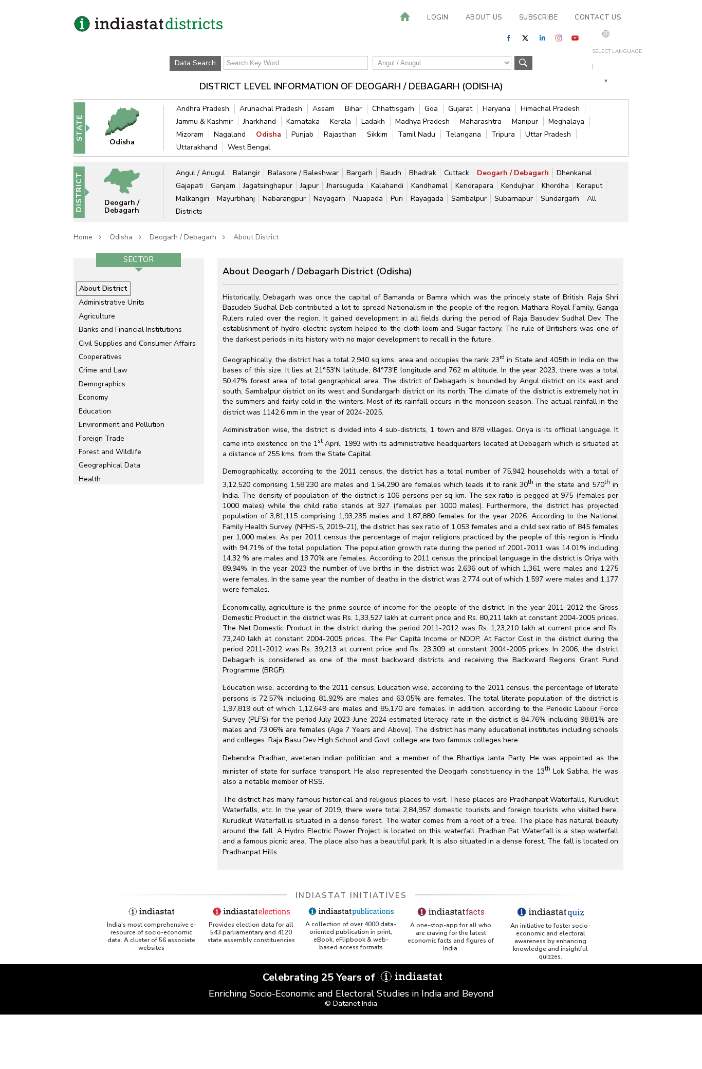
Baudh (390, 173)
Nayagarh (329, 198)
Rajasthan (340, 134)
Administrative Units (111, 302)
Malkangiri (192, 198)
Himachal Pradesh (550, 109)
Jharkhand (259, 121)
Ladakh (373, 121)
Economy (93, 397)
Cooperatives (100, 357)
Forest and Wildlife (110, 452)
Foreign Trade (101, 438)
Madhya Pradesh (422, 121)
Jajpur (309, 186)
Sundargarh (560, 198)
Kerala (340, 121)
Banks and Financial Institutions (130, 329)
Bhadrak (422, 173)
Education (95, 411)
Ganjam (223, 186)
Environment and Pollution (121, 424)
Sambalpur (469, 198)
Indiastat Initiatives (351, 895)
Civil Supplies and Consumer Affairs (137, 343)
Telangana (463, 134)
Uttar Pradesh (548, 134)
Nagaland (230, 134)
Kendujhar (517, 186)
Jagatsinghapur (267, 186)
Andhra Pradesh (202, 109)
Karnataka (303, 121)
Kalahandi (387, 186)
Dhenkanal (574, 173)
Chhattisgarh (393, 109)
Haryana (496, 109)
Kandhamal (429, 186)
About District (256, 237)
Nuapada (368, 198)
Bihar (353, 109)
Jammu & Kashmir (204, 121)
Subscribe (538, 17)
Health (90, 479)
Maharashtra (481, 121)
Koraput (589, 186)
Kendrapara (474, 186)
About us (484, 17)
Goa (431, 109)
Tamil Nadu (416, 134)
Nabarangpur (284, 198)
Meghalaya (566, 121)
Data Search (195, 63)
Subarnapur (513, 198)
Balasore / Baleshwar (303, 173)
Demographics (102, 384)
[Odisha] (129, 128)
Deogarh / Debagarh (513, 173)
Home (83, 237)
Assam (323, 109)
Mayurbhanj (236, 198)
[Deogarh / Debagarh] (128, 191)
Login (438, 17)
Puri (397, 198)
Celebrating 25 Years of (320, 977)
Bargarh (359, 173)
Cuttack (456, 173)
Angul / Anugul (200, 173)
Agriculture (97, 316)
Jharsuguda (344, 186)
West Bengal (249, 147)
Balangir (246, 173)
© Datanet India (351, 1003)
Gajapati (189, 186)
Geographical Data (109, 465)
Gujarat (460, 109)
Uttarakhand (196, 147)
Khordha (555, 186)
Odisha (268, 134)
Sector (138, 259)
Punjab (302, 134)
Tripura (503, 134)
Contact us (598, 17)
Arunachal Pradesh (270, 109)
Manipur (525, 121)
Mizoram (190, 134)
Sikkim (377, 134)
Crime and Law (103, 370)
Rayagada (427, 198)
